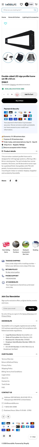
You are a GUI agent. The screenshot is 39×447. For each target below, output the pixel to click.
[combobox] (19, 10)
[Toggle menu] (3, 4)
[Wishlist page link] (21, 4)
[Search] (35, 10)
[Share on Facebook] (10, 180)
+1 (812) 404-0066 (10, 407)
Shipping (13, 84)
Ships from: (14, 145)
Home (4, 17)
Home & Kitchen (14, 17)
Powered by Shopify (22, 443)
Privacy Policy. (6, 316)
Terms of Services (28, 314)
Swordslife (10, 443)
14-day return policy (13, 272)
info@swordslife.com (11, 403)
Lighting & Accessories (30, 17)
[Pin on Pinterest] (16, 180)
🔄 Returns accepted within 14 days (14, 147)
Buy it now (19, 101)
